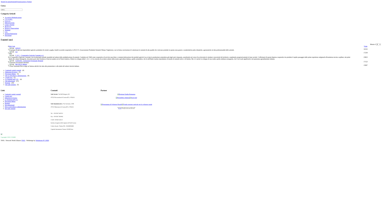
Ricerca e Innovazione (12, 28)
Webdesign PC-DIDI (42, 140)
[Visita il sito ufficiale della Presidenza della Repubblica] (123, 98)
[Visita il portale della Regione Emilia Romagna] (126, 94)
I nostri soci (9, 77)
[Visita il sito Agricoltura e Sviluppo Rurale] (137, 104)
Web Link (12, 46)
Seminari (7, 30)
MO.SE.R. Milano (21, 64)
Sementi (13, 2)
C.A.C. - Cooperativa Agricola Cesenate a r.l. (29, 55)
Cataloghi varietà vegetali (13, 70)
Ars (16, 52)
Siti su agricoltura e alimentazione (16, 76)
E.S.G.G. (8, 21)
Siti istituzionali (10, 81)
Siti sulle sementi (10, 85)
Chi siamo (8, 2)
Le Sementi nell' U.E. (12, 79)
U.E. (6, 32)
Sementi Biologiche (11, 34)
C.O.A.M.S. (9, 19)
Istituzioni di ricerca (11, 72)
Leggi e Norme (9, 25)
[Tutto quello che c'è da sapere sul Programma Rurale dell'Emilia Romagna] (111, 104)
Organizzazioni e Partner (24, 2)
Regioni (7, 83)
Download (8, 35)
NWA (23, 140)
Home (3, 2)
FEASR (119, 108)
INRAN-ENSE (10, 23)
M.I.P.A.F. (8, 26)
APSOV (18, 48)
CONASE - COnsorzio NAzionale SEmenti (29, 61)
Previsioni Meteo (10, 74)
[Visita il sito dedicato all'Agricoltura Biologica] (133, 98)
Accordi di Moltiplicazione (13, 17)
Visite (365, 46)
